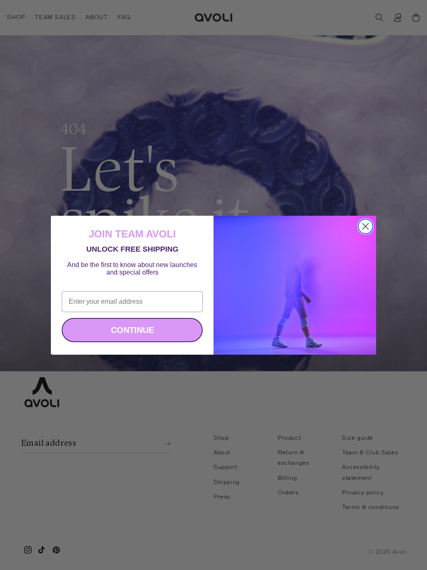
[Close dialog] (365, 226)
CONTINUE (132, 330)
